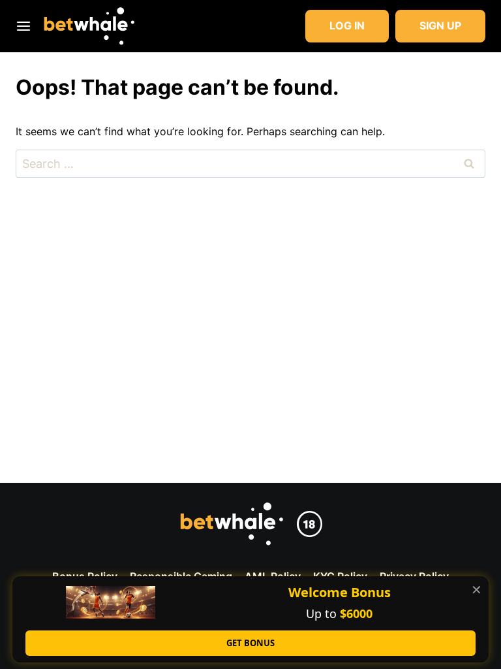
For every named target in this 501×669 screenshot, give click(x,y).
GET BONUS (250, 643)
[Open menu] (26, 25)
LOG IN (347, 25)
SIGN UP (440, 25)
